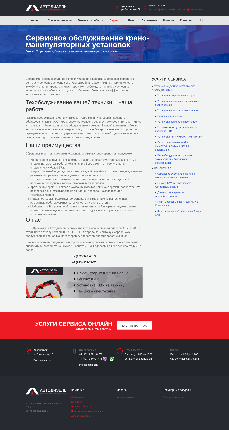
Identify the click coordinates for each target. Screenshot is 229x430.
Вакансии (76, 402)
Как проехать (40, 360)
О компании (149, 20)
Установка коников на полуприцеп (177, 121)
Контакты (186, 20)
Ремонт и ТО (162, 168)
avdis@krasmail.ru (88, 364)
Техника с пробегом (90, 20)
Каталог (34, 20)
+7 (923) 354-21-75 (84, 262)
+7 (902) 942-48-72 (84, 256)
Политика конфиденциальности (88, 411)
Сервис (114, 20)
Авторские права (80, 416)
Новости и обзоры (81, 406)
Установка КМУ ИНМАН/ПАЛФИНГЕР (179, 136)
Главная (30, 51)
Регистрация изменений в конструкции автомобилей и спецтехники (172, 146)
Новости (168, 20)
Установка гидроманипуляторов (176, 95)
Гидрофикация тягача (169, 116)
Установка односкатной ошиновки (177, 110)
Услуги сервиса (44, 51)
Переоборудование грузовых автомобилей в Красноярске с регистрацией (173, 159)
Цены (131, 20)
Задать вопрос (134, 325)
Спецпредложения (60, 20)
